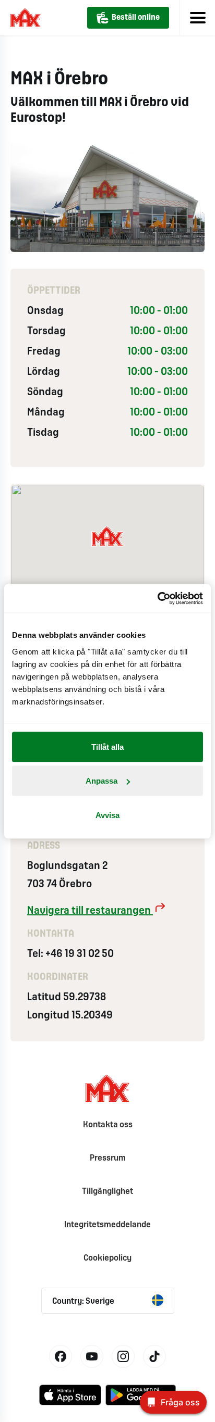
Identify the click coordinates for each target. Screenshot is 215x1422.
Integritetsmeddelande (107, 1225)
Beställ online (136, 17)
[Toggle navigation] (197, 17)
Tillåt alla (107, 746)
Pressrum (108, 1158)
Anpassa (101, 780)
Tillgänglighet (107, 1192)
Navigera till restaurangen (90, 911)
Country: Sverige (83, 1301)
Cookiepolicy (107, 1258)
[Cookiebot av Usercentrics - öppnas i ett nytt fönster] (157, 598)
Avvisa (107, 814)
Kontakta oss (108, 1125)
